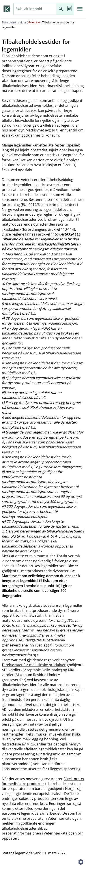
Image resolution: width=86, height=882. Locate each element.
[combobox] (35, 9)
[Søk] (60, 9)
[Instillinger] (80, 862)
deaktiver (34, 22)
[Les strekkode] (69, 9)
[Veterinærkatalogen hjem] (7, 8)
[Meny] (80, 9)
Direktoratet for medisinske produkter (34, 664)
